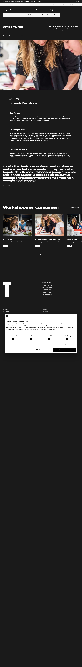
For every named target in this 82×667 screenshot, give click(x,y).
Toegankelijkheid (47, 294)
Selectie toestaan (40, 350)
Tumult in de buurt (46, 14)
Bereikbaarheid (46, 292)
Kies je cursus (53, 10)
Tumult (5, 36)
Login (77, 4)
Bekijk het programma (36, 1)
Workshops (16, 14)
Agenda (23, 14)
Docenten (12, 36)
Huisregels (6, 311)
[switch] (32, 339)
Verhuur (58, 4)
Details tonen (69, 345)
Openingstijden (46, 289)
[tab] (40, 254)
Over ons (51, 4)
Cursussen (7, 14)
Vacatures (65, 4)
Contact (72, 4)
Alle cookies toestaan (64, 350)
